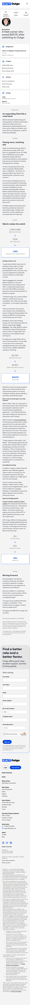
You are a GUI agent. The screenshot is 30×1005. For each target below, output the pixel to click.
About (4, 832)
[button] (27, 4)
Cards (3, 809)
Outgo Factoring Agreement (15, 964)
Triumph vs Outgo (7, 818)
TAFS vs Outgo (6, 820)
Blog (3, 837)
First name (6, 676)
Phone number (7, 700)
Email (5, 692)
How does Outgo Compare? (10, 813)
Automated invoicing (8, 802)
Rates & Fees (6, 781)
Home (4, 777)
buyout (11, 280)
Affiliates (4, 796)
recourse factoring (20, 420)
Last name (6, 684)
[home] (11, 4)
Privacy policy (6, 862)
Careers (4, 834)
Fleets (3, 791)
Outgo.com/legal (16, 991)
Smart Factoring (7, 772)
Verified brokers (6, 805)
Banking (4, 807)
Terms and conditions (8, 860)
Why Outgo (5, 787)
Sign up (7, 742)
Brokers (4, 794)
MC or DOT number (9, 708)
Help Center (5, 824)
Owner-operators (7, 789)
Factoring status (8, 724)
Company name (8, 716)
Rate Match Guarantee (9, 783)
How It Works (6, 800)
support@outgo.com (8, 749)
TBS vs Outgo (6, 815)
